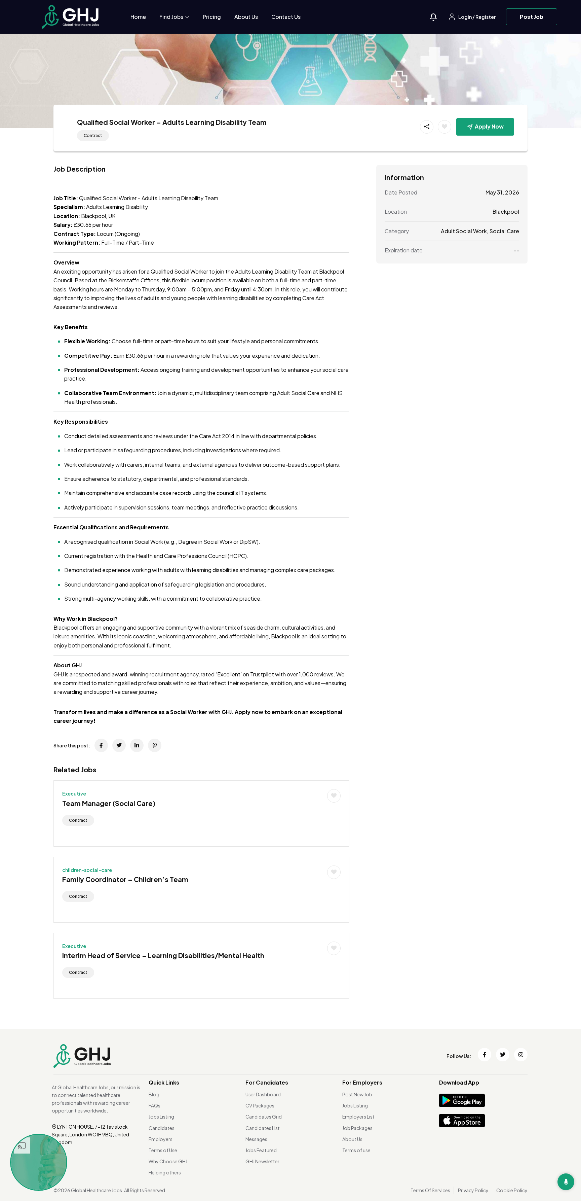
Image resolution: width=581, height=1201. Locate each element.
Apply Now (489, 126)
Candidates (162, 1128)
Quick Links (164, 1082)
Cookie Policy (512, 1190)
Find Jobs (171, 16)
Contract (93, 135)
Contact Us (286, 16)
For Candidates (266, 1082)
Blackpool (506, 211)
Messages (256, 1139)
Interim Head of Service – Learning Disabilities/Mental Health (163, 955)
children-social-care (87, 870)
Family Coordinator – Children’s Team (125, 879)
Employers (160, 1139)
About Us (246, 16)
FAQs (154, 1105)
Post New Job (357, 1094)
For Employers (362, 1082)
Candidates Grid (263, 1117)
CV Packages (259, 1105)
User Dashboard (263, 1094)
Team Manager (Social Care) (108, 803)
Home (138, 16)
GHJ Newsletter (262, 1161)
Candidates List (262, 1128)
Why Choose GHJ (168, 1161)
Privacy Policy (473, 1190)
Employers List (358, 1117)
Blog (154, 1094)
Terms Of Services (430, 1190)
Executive (74, 793)
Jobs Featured (261, 1150)
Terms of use (356, 1150)
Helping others (165, 1172)
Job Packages (357, 1128)
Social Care (504, 230)
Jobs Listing (161, 1117)
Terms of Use (163, 1150)
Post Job (531, 16)
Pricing (212, 16)
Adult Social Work (464, 230)
